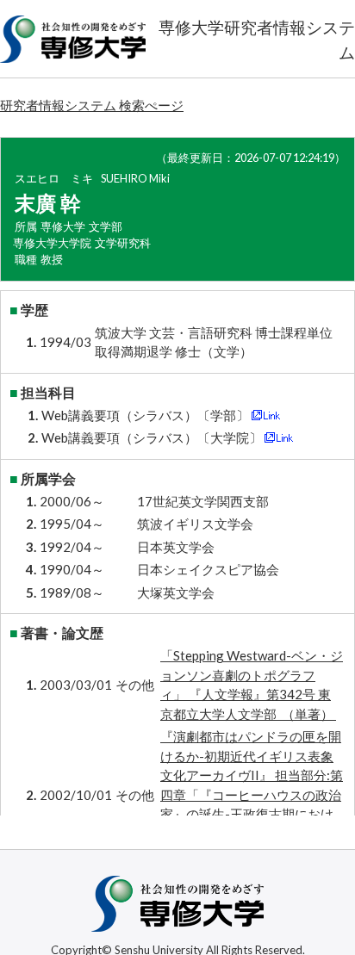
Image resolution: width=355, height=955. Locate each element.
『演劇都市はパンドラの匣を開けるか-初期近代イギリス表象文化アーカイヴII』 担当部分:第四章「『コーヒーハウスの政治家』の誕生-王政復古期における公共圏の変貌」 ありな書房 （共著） (251, 794)
